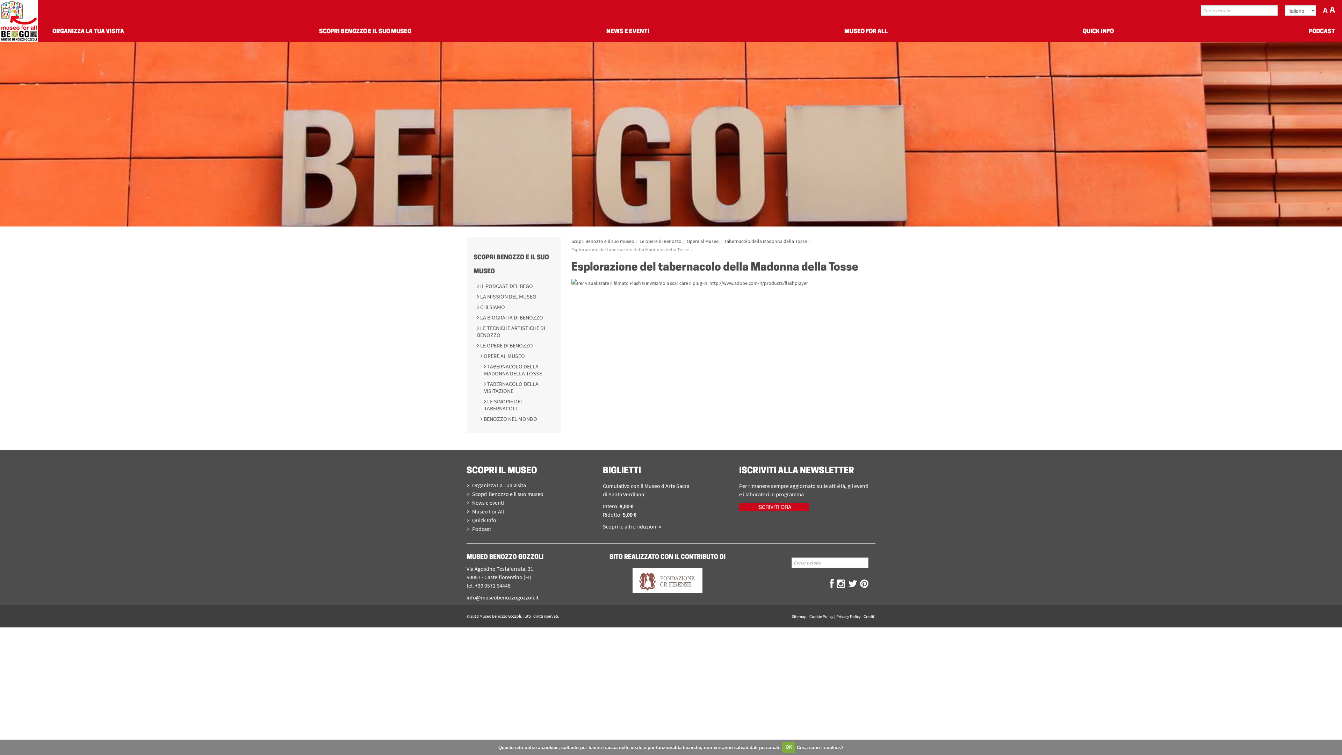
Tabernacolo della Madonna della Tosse (513, 370)
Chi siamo (492, 306)
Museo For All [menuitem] (866, 32)
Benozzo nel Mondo (510, 418)
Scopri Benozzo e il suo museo (602, 241)
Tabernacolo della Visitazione (511, 387)
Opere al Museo (504, 355)
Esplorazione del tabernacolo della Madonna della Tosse (630, 249)
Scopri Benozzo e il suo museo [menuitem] (365, 32)
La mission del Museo (507, 296)
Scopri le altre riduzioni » (632, 526)
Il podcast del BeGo (506, 285)
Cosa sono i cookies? (820, 747)
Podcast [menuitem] (1322, 32)
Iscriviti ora (774, 506)
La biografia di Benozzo (511, 317)
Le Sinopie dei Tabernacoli (503, 405)
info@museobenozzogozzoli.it (503, 597)
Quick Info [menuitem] (1098, 32)
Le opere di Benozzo (506, 345)
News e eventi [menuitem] (627, 32)
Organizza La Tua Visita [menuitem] (88, 32)
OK (789, 747)
